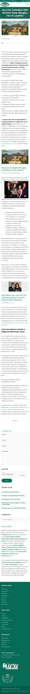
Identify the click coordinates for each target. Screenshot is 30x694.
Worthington (5, 539)
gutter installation (18, 545)
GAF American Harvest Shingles (11, 562)
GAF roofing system (12, 564)
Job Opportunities (6, 640)
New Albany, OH (5, 604)
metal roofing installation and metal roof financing (14, 554)
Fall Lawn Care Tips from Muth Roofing (13, 508)
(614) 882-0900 (13, 1)
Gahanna (21, 539)
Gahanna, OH (4, 602)
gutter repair (18, 547)
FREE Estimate (5, 638)
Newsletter (4, 642)
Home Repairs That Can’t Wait (11, 499)
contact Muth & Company (9, 143)
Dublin (12, 539)
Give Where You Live (7, 303)
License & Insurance (6, 646)
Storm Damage (5, 622)
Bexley (16, 539)
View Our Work (5, 624)
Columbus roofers (7, 173)
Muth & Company (10, 264)
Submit (7, 480)
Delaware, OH (5, 593)
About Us (4, 613)
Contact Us (4, 644)
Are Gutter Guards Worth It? (10, 492)
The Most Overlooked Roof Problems (13, 495)
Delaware (17, 537)
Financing (4, 615)
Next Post (15, 420)
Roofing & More (5, 618)
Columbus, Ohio (6, 534)
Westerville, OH (5, 591)
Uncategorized (6, 38)
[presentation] (14, 474)
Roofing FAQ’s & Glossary (7, 620)
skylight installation (14, 549)
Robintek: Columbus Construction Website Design (18, 691)
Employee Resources (6, 629)
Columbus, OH (5, 589)
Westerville (10, 537)
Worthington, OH (5, 595)
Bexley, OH (4, 600)
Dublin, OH (4, 597)
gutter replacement (8, 547)
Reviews (3, 626)
